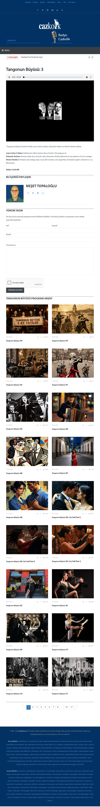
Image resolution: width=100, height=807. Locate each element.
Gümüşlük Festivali (63, 751)
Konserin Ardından (72, 758)
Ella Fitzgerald (64, 777)
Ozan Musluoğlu (71, 791)
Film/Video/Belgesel (66, 748)
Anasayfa (28, 2)
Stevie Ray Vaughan (83, 794)
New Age (45, 761)
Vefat (49, 764)
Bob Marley (48, 774)
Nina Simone (33, 791)
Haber (13, 754)
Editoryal (15, 748)
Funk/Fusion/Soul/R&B (12, 751)
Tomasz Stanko (32, 797)
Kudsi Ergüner (43, 787)
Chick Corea (11, 777)
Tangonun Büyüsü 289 (60, 429)
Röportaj (25, 764)
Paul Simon (88, 791)
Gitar (41, 751)
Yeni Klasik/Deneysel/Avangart (67, 764)
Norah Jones (41, 791)
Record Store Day (87, 761)
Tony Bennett (41, 797)
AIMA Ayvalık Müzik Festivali (52, 741)
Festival (38, 748)
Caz (55, 744)
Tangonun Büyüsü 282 (14, 606)
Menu (7, 51)
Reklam (35, 2)
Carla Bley (65, 774)
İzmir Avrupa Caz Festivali (87, 754)
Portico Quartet (10, 794)
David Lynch (19, 777)
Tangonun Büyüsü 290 (14, 429)
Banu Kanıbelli (16, 774)
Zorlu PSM (80, 764)
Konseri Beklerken (61, 758)
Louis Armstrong (60, 787)
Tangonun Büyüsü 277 (60, 694)
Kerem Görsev (34, 787)
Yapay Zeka (55, 764)
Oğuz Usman (62, 791)
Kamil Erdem (77, 784)
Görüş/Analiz (47, 751)
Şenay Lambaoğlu (63, 794)
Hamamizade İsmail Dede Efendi (65, 781)
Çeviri (86, 744)
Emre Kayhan (73, 777)
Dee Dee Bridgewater (39, 777)
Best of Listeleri (39, 744)
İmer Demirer (88, 781)
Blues (59, 2)
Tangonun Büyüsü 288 (14, 473)
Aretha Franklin (50, 771)
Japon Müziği (13, 758)
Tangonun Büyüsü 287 (60, 473)
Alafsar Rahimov (31, 771)
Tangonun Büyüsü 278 (14, 694)
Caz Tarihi (80, 744)
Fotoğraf (90, 748)
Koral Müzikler (83, 758)
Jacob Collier (10, 784)
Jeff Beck (34, 784)
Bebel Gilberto (25, 774)
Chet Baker (90, 774)
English (33, 748)
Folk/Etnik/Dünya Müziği (80, 748)
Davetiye (9, 748)
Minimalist (29, 761)
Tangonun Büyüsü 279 (60, 650)
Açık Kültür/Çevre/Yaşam (36, 741)
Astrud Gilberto (60, 771)
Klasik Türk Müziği (45, 758)
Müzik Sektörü (37, 761)
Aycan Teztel (69, 771)
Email (8, 235)
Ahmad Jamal (21, 771)
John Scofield (60, 784)
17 (72, 707)
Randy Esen (19, 794)
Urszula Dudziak (75, 797)
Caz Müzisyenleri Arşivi (70, 744)
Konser (53, 758)
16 (66, 707)
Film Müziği (56, 748)
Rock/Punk (19, 764)
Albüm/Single (88, 741)
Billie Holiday (40, 774)
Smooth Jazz (32, 764)
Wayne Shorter (85, 797)
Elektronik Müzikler (24, 748)
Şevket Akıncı (73, 794)
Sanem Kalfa (27, 794)
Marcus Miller (84, 787)
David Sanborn (28, 777)
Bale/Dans (31, 744)
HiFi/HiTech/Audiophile (22, 754)
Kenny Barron (16, 787)
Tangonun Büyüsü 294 (14, 341)
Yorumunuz (11, 245)
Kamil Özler (86, 784)
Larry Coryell (51, 787)
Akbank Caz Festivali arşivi (31, 57)
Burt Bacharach (57, 774)
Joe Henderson (42, 784)
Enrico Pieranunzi (83, 777)
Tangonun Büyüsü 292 (14, 385)
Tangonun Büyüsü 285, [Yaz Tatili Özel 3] (66, 517)
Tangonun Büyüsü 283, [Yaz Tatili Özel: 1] (66, 561)
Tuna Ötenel (58, 797)
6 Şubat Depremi (23, 741)
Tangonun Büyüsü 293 (60, 341)
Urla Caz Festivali (42, 764)
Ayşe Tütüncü (86, 771)
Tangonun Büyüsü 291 (60, 385)
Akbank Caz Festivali (66, 741)
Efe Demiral (49, 777)
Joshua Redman (69, 784)
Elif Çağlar (56, 777)
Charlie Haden (82, 774)
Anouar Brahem (41, 771)
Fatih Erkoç (16, 781)
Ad (7, 226)
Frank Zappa (24, 781)
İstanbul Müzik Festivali (71, 754)
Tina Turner (24, 797)
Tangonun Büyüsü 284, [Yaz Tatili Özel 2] (20, 562)
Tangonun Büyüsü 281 (60, 606)
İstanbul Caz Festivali (58, 754)
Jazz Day (20, 758)
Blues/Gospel (49, 744)
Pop (66, 761)
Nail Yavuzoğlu (25, 791)
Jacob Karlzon (19, 784)
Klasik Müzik (51, 2)
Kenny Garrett (25, 787)
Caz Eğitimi (60, 744)
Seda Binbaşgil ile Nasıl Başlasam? (41, 794)
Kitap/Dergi (27, 758)
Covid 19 (91, 744)
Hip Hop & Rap (34, 754)
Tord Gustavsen (50, 797)
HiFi (64, 2)
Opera (62, 761)
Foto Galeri (71, 2)
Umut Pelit (67, 797)
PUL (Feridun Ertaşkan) (75, 761)
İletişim (42, 2)
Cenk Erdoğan (73, 774)
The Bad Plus (16, 797)
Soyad (55, 226)
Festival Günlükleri (47, 748)
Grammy (54, 751)
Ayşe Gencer (77, 771)
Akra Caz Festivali (78, 741)
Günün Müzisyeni (84, 751)
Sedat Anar (54, 794)
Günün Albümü (74, 751)
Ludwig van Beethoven (73, 787)
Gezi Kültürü (35, 751)
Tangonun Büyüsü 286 (14, 517)
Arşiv (26, 744)
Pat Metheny (80, 791)
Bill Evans (33, 774)
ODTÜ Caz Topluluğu (52, 791)
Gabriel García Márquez (48, 781)
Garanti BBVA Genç (25, 751)
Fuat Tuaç (38, 781)
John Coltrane (51, 784)
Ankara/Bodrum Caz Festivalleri (15, 744)
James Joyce (27, 784)
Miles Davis (17, 791)
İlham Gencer (79, 781)
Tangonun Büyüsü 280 (14, 650)
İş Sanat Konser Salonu (45, 754)
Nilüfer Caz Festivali (54, 761)
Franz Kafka (31, 781)
